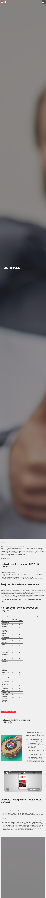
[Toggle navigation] (44, 2)
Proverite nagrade (8, 712)
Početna (3, 542)
